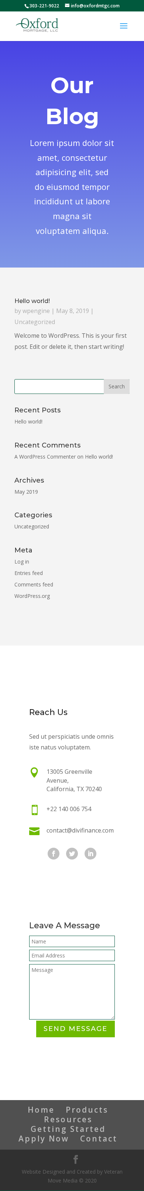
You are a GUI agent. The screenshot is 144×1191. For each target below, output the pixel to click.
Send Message (75, 1029)
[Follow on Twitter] (72, 854)
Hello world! (32, 300)
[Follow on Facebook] (53, 854)
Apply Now (43, 1138)
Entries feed (28, 572)
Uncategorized (34, 322)
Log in (21, 561)
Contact (98, 1138)
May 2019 (26, 491)
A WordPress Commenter (45, 456)
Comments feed (33, 584)
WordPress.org (32, 595)
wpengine (36, 311)
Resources (68, 1119)
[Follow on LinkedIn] (90, 854)
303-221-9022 (45, 6)
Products (87, 1110)
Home (41, 1110)
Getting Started (68, 1129)
